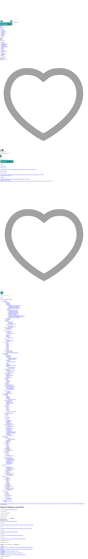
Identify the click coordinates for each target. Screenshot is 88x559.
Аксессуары (39, 503)
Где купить (2, 175)
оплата (1, 528)
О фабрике (2, 177)
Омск (2, 49)
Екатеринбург (3, 45)
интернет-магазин (16, 538)
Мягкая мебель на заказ (52, 503)
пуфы (28, 169)
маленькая (2, 174)
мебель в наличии (3, 171)
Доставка (9, 175)
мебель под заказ (3, 165)
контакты (3, 35)
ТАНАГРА (31, 174)
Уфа (2, 52)
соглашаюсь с (9, 521)
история (2, 30)
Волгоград (3, 53)
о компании (2, 546)
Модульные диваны (44, 503)
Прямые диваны (3, 503)
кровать (34, 174)
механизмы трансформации (12, 535)
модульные (42, 174)
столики (31, 169)
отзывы (2, 34)
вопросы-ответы (26, 528)
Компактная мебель (3, 504)
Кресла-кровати (15, 503)
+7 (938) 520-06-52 (19, 181)
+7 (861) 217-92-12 (31, 181)
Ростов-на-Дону (4, 51)
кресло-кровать (18, 169)
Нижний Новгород (4, 46)
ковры (5, 501)
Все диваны (71, 503)
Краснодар (3, 42)
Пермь (2, 55)
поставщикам (7, 531)
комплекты (38, 174)
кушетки (23, 169)
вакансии (21, 524)
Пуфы (35, 503)
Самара (2, 48)
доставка (16, 528)
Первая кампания (5, 520)
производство (3, 31)
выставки (28, 524)
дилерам (11, 531)
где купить (2, 553)
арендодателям (15, 531)
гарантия (4, 528)
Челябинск (3, 50)
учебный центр (4, 33)
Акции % (6, 175)
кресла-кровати (18, 174)
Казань (2, 47)
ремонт (30, 528)
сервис (1, 548)
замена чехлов (20, 528)
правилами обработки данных (12, 521)
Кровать (79, 503)
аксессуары (35, 169)
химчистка (13, 528)
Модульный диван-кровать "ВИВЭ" (62, 503)
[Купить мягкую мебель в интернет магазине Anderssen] (44, 19)
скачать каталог (20, 535)
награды (2, 32)
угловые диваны (13, 169)
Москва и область (9, 538)
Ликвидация (4, 161)
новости (2, 29)
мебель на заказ (3, 299)
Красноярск (3, 54)
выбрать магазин (3, 538)
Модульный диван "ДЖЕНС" (23, 503)
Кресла (33, 503)
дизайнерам (2, 531)
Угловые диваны (9, 503)
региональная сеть (22, 538)
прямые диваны (7, 169)
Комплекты (83, 503)
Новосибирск (3, 44)
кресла (26, 169)
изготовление (8, 528)
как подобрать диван (4, 535)
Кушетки (30, 503)
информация (2, 551)
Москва (2, 43)
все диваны (2, 169)
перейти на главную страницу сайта (10, 509)
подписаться (12, 518)
